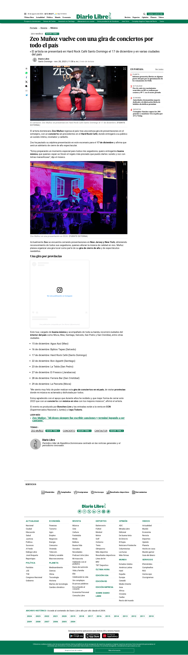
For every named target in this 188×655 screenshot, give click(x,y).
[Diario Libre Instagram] (84, 511)
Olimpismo (100, 549)
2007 (46, 621)
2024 (29, 616)
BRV (97, 562)
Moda (74, 539)
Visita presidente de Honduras (108, 21)
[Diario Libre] (94, 15)
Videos (161, 17)
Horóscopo (147, 574)
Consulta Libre (78, 595)
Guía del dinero (148, 555)
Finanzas (53, 525)
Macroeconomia (56, 559)
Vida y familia (78, 570)
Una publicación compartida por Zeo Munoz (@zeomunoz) (59, 324)
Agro (51, 532)
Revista (127, 17)
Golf (97, 539)
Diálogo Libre (31, 552)
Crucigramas (148, 577)
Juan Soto (125, 21)
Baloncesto (101, 525)
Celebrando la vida (80, 577)
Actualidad (40, 17)
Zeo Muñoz (37, 431)
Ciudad (29, 529)
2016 (99, 616)
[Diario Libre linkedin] (94, 511)
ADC (121, 525)
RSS (144, 571)
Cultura (75, 532)
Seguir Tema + (52, 34)
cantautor (101, 431)
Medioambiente (56, 567)
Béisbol (99, 532)
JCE (27, 571)
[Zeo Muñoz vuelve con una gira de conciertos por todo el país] (26, 73)
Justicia (29, 539)
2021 (55, 616)
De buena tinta (125, 535)
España (122, 574)
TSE (27, 574)
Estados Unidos (126, 564)
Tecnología (54, 577)
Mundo (57, 17)
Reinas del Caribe (49, 21)
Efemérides (147, 564)
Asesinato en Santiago (66, 21)
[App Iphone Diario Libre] (93, 635)
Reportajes (30, 559)
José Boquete (32, 555)
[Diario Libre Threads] (104, 511)
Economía (67, 17)
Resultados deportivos (105, 555)
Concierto (69, 431)
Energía (52, 542)
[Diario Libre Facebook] (80, 511)
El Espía (122, 542)
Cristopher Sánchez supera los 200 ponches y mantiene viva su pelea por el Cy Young (148, 114)
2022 (46, 616)
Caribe (122, 597)
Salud (28, 535)
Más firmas (124, 555)
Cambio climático (56, 587)
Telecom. (53, 552)
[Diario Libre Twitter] (89, 511)
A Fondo (29, 549)
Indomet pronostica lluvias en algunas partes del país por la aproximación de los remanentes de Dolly (148, 79)
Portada (33, 28)
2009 (29, 621)
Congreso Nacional (34, 577)
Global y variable (56, 555)
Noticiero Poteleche (127, 545)
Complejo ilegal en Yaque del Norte (144, 21)
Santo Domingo (45, 61)
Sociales (76, 549)
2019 (72, 616)
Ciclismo (99, 542)
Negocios (53, 539)
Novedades (77, 552)
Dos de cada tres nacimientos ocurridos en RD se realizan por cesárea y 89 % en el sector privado (147, 90)
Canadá (122, 581)
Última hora (103, 569)
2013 (125, 616)
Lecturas (123, 552)
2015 (107, 616)
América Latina (125, 567)
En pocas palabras (80, 584)
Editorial (122, 532)
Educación (30, 532)
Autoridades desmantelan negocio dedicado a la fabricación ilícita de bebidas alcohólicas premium (146, 102)
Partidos (29, 567)
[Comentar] (26, 86)
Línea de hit (101, 559)
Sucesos (30, 545)
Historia (52, 581)
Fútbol (98, 529)
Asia (121, 587)
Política (50, 17)
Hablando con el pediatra (79, 563)
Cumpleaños (147, 567)
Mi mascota (77, 559)
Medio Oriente (125, 584)
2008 (38, 621)
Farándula (76, 535)
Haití (121, 571)
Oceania (122, 594)
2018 (81, 616)
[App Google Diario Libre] (76, 635)
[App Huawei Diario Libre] (110, 635)
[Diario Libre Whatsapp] (108, 511)
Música (75, 525)
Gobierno (30, 581)
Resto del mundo (126, 600)
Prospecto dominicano (32, 21)
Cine (74, 529)
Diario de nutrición (80, 567)
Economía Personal (80, 592)
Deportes (136, 17)
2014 (116, 616)
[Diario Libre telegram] (99, 511)
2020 (64, 616)
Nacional (29, 525)
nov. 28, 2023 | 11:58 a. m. (66, 61)
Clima (51, 574)
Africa (121, 591)
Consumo (53, 545)
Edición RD (101, 581)
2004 (72, 621)
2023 (38, 616)
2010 (151, 616)
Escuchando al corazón (78, 588)
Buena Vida (77, 545)
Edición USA (102, 575)
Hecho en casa (148, 549)
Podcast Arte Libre (80, 555)
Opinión (145, 17)
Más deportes (102, 552)
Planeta (153, 17)
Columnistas (124, 549)
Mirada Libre (124, 529)
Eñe (74, 574)
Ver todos (159, 69)
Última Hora (29, 17)
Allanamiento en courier (85, 21)
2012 (133, 616)
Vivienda (52, 549)
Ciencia (52, 571)
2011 (142, 616)
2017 (90, 616)
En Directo (123, 539)
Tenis (98, 545)
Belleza (75, 542)
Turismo (52, 529)
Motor (98, 535)
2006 (55, 621)
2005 (64, 621)
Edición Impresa (104, 587)
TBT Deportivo (102, 565)
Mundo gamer (148, 552)
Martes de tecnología (58, 584)
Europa (122, 577)
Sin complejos (78, 580)
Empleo (52, 535)
